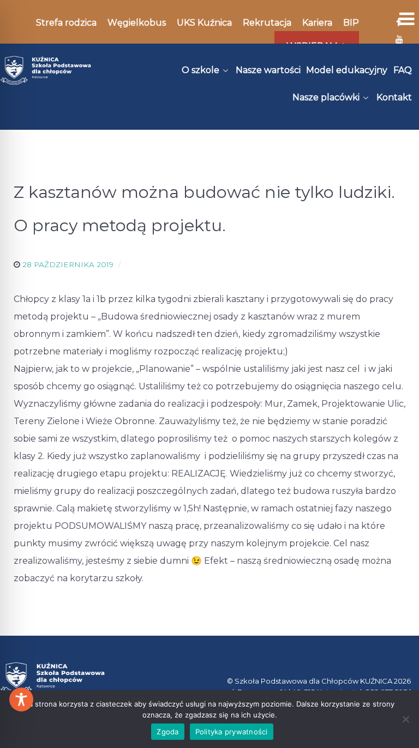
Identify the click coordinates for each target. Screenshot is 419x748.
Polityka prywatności (231, 731)
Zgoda (167, 731)
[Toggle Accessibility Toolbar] (21, 699)
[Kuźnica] (45, 70)
